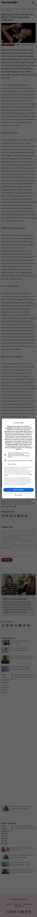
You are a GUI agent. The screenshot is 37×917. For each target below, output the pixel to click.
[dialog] (18, 458)
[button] (18, 464)
